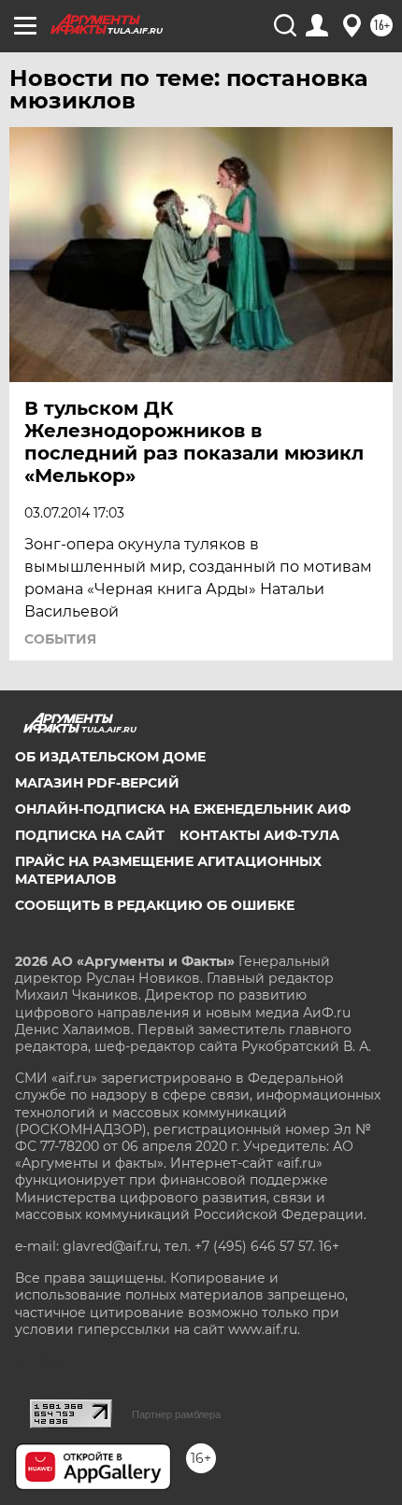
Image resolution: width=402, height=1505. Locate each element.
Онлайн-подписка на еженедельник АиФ (183, 809)
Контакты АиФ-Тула (259, 835)
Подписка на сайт (90, 835)
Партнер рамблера (176, 1414)
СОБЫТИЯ (60, 639)
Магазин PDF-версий (97, 782)
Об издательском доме (110, 756)
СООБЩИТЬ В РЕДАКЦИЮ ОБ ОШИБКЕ (154, 905)
